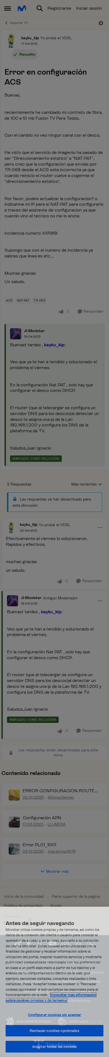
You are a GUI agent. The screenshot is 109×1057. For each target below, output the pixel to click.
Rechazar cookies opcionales (54, 1031)
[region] (54, 982)
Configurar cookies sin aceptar (54, 1015)
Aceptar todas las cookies (54, 1046)
